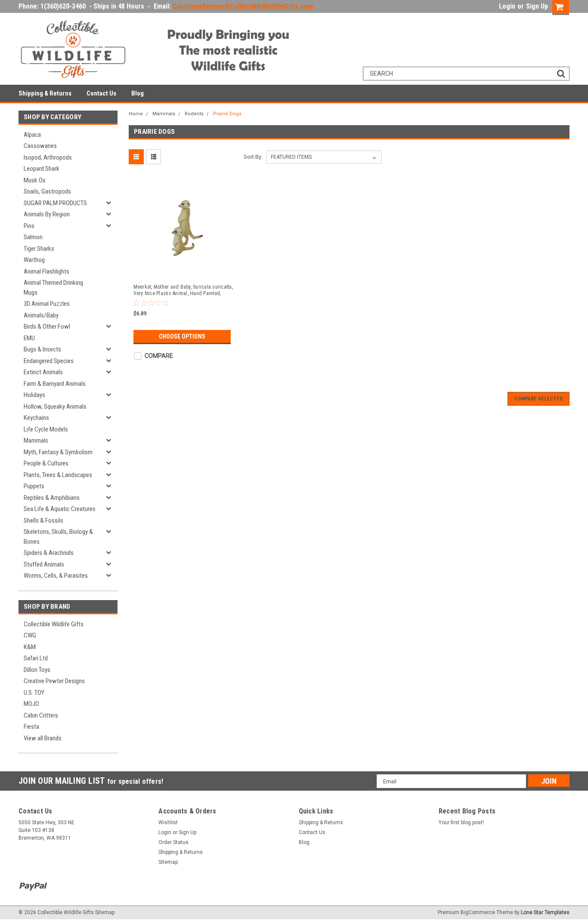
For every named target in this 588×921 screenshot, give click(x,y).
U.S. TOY (34, 692)
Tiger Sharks (39, 249)
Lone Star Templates (545, 912)
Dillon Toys (37, 670)
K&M (30, 647)
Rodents (194, 114)
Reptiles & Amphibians (52, 498)
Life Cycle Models (46, 429)
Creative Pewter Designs (54, 681)
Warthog (34, 260)
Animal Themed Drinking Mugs (53, 287)
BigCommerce (478, 912)
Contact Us (101, 93)
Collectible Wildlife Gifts (54, 624)
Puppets (34, 486)
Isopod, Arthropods (48, 157)
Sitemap (168, 862)
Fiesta (31, 726)
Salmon (33, 237)
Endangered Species (49, 361)
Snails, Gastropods (47, 191)
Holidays (34, 395)
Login (507, 6)
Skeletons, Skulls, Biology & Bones (58, 536)
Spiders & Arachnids (49, 553)
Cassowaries (40, 146)
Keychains (36, 418)
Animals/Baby (41, 315)
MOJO (31, 704)
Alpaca (32, 135)
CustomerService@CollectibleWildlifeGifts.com (243, 6)
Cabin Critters (41, 715)
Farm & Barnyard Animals (55, 384)
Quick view (183, 269)
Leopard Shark (41, 168)
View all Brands (43, 738)
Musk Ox (35, 180)
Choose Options (182, 336)
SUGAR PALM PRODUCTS (55, 203)
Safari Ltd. (36, 658)
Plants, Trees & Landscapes (58, 475)
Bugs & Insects (42, 349)
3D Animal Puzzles (47, 304)
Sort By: (253, 157)
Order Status (173, 842)
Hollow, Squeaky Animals (55, 406)
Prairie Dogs (227, 114)
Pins (29, 226)
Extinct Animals (43, 372)
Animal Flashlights (46, 271)
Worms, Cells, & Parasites (56, 575)
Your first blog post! (461, 822)
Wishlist (168, 822)
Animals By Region (47, 214)
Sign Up (537, 6)
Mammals (36, 440)
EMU (29, 338)
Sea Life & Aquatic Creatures (60, 509)
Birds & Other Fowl (47, 326)
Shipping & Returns (45, 93)
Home (136, 114)
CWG (30, 635)
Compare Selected (538, 399)
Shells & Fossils (43, 520)
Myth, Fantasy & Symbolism (58, 452)
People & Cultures (46, 463)
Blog (137, 93)
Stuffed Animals (44, 564)
